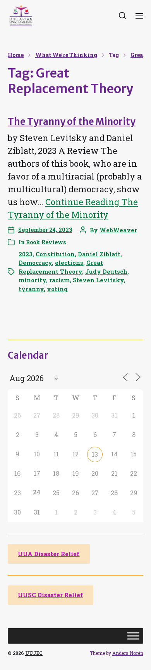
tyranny (31, 289)
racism (59, 280)
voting (57, 289)
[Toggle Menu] (133, 636)
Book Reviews (46, 242)
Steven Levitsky (98, 280)
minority (32, 280)
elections (69, 262)
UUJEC (34, 653)
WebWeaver (118, 230)
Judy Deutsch (106, 271)
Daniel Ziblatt (99, 254)
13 (95, 454)
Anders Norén (127, 653)
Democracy (35, 262)
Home (16, 55)
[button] (122, 15)
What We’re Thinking (66, 55)
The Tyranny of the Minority (72, 122)
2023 (26, 254)
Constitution (55, 254)
